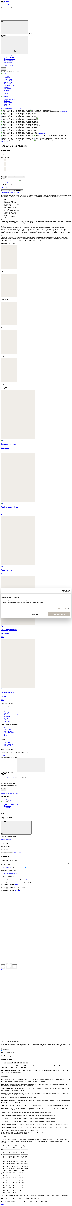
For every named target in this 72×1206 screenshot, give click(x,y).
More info (4, 187)
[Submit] (31, 765)
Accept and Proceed (59, 614)
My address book (9, 57)
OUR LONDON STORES (11, 804)
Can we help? (8, 62)
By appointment (8, 60)
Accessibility (7, 745)
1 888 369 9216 (5, 4)
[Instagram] (5, 774)
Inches (4, 1051)
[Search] (14, 27)
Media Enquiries (8, 736)
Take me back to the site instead (9, 873)
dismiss (3, 793)
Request (3, 755)
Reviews (15, 192)
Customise (34, 614)
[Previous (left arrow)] (3, 966)
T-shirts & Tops (8, 79)
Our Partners (7, 729)
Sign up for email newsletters (9, 757)
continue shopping (6, 800)
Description (4, 192)
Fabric (9, 192)
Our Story (7, 728)
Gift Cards (7, 721)
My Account (7, 806)
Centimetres (6, 1049)
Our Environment (9, 732)
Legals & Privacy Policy (7, 777)
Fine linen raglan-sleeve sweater (14, 108)
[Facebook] (1, 774)
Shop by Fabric (8, 102)
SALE (6, 93)
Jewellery (6, 90)
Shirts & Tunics (8, 81)
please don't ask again (12, 793)
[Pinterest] (3, 774)
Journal (6, 105)
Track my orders (8, 56)
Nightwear (7, 104)
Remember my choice (19, 867)
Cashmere (7, 101)
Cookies (6, 718)
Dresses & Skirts (8, 84)
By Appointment (8, 744)
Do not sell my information (11, 715)
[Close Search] (3, 69)
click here (26, 880)
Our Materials (8, 731)
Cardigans (7, 77)
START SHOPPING (6, 867)
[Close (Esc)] (9, 966)
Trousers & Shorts (9, 85)
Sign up (3, 790)
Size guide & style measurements (10, 182)
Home (2, 108)
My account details (9, 59)
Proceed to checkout (6, 852)
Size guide (7, 716)
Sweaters (6, 76)
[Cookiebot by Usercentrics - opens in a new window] (62, 591)
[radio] (2, 177)
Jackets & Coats (8, 82)
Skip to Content (5, 1)
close (2, 969)
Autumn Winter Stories (10, 99)
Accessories (7, 88)
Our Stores (7, 742)
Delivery (6, 712)
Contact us (7, 710)
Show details (62, 609)
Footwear (6, 87)
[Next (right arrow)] (14, 966)
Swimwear (7, 92)
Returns (6, 713)
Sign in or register (9, 65)
